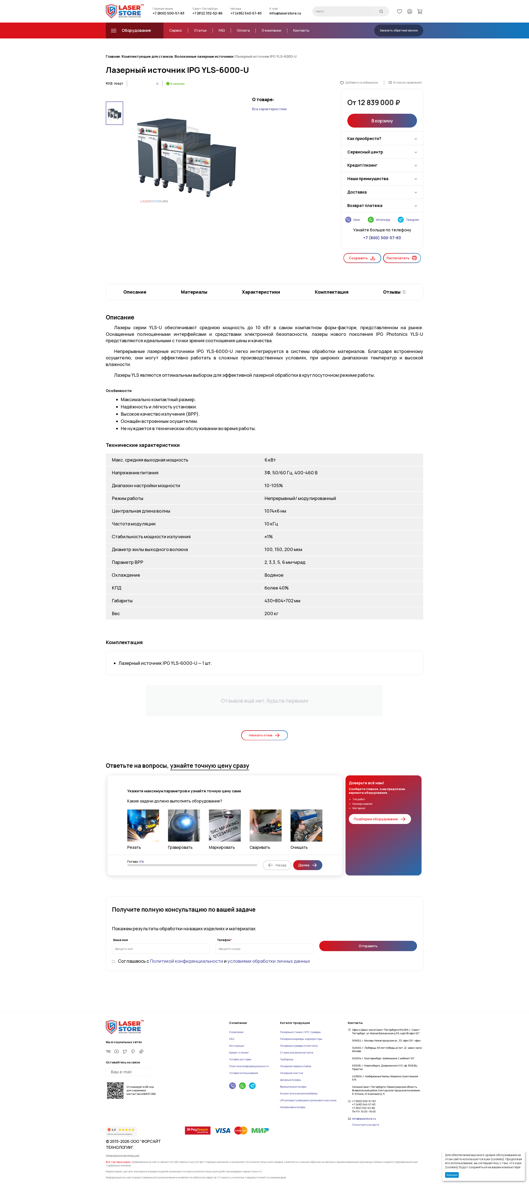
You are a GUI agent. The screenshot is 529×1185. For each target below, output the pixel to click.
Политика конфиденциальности (249, 1066)
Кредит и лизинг (239, 1052)
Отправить (368, 945)
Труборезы (286, 1059)
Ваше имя (120, 940)
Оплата (243, 30)
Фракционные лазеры (293, 1086)
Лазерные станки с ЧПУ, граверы (300, 1032)
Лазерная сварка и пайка (295, 1066)
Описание (134, 292)
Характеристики (261, 292)
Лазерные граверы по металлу (299, 1045)
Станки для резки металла (296, 1052)
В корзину (382, 121)
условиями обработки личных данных (269, 961)
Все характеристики (269, 108)
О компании (271, 30)
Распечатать (398, 258)
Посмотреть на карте (365, 1124)
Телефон (223, 940)
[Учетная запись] (410, 11)
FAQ (222, 30)
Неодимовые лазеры (292, 1107)
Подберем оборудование (376, 819)
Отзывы (394, 292)
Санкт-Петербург (205, 9)
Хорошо (452, 1175)
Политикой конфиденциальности (186, 961)
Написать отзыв (260, 735)
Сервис (175, 30)
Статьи (200, 30)
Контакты (301, 30)
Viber (356, 220)
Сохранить (358, 258)
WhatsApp (383, 220)
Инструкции (236, 1045)
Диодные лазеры (290, 1080)
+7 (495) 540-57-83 (246, 13)
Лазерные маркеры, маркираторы (301, 1039)
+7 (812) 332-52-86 (207, 13)
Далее (304, 865)
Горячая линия (163, 9)
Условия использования (243, 1073)
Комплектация (332, 292)
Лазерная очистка (291, 1073)
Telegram (412, 220)
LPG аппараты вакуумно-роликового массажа (308, 1100)
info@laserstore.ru (285, 13)
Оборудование (136, 30)
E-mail (273, 9)
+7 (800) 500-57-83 (169, 13)
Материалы (194, 292)
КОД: (109, 83)
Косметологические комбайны (299, 1093)
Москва (236, 9)
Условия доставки (240, 1059)
